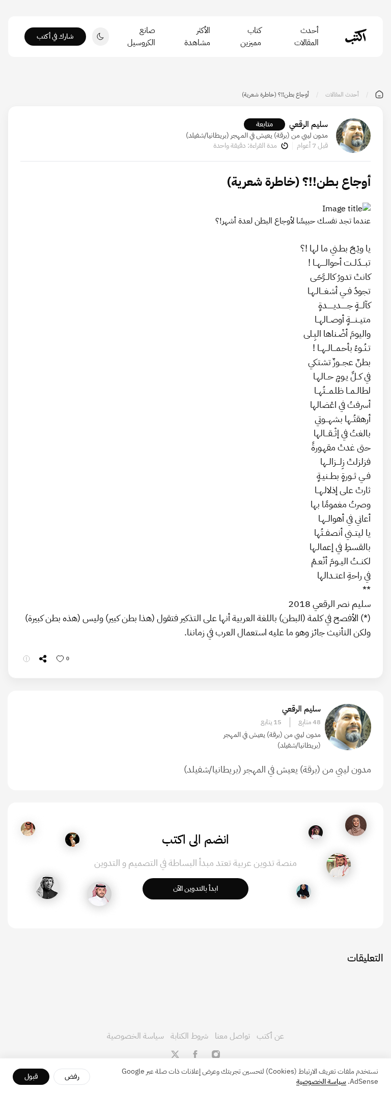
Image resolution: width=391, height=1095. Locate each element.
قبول (31, 1076)
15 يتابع (271, 722)
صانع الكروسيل (141, 36)
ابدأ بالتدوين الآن (195, 888)
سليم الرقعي (308, 124)
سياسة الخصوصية (135, 1036)
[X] (175, 1054)
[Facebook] (195, 1054)
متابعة (264, 124)
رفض (72, 1076)
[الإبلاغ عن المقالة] (26, 659)
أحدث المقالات (306, 36)
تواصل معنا (232, 1036)
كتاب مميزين (250, 36)
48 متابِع (309, 722)
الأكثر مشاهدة (197, 36)
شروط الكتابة (189, 1036)
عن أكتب (270, 1036)
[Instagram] (216, 1054)
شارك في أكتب (55, 36)
